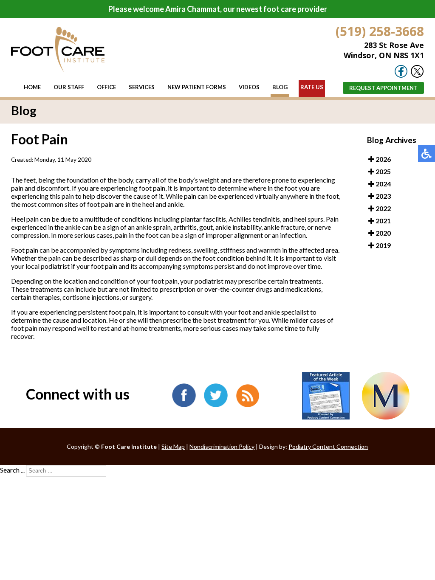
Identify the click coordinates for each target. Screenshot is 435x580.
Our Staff (69, 87)
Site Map (173, 446)
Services (142, 87)
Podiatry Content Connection (328, 446)
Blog (280, 87)
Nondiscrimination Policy (221, 446)
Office (106, 87)
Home (32, 87)
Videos (249, 87)
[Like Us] (401, 75)
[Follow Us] (417, 75)
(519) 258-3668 (380, 31)
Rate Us (311, 87)
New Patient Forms (196, 87)
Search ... (12, 470)
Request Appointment (383, 87)
